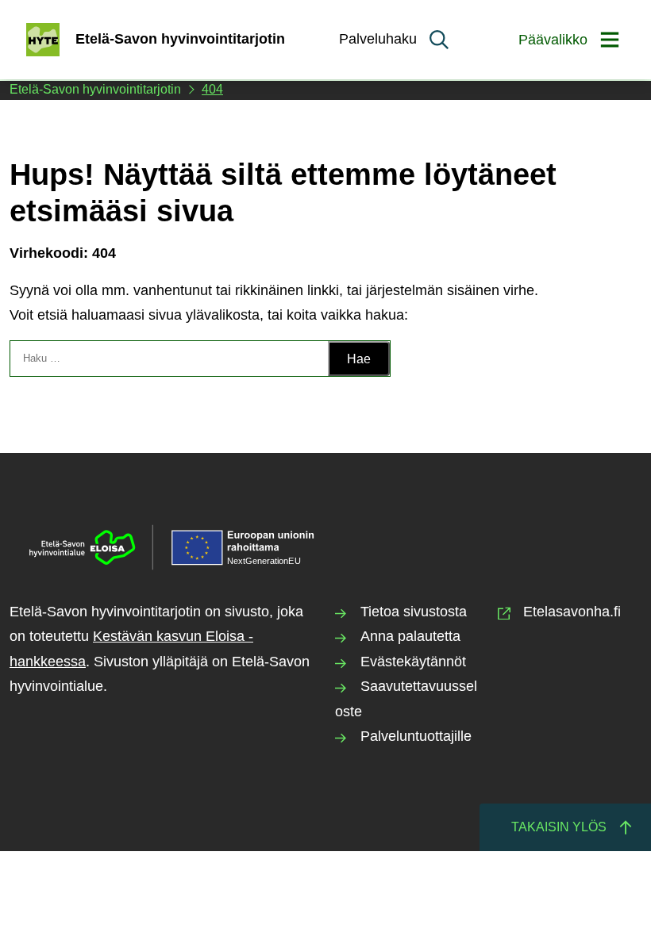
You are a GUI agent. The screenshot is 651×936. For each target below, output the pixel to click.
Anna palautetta (410, 636)
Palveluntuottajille (416, 736)
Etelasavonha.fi (572, 612)
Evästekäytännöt (413, 661)
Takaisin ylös (559, 827)
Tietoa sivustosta (413, 612)
